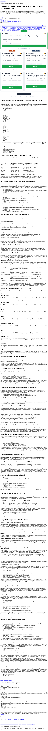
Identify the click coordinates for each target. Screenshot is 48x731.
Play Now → (24, 45)
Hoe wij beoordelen (22, 724)
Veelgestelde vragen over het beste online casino (10, 30)
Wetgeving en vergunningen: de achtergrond (29, 28)
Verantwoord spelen (31, 724)
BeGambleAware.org (34, 96)
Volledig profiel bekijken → (6, 680)
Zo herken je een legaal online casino (11, 27)
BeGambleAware (15, 719)
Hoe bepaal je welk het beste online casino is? (31, 25)
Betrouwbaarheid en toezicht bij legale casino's (10, 28)
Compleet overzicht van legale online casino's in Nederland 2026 (13, 23)
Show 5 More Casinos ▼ (24, 94)
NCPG (22, 719)
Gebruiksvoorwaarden (10, 724)
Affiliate (16, 724)
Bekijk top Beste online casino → (7, 17)
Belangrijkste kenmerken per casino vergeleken (36, 23)
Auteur (1, 2)
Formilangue (3, 1)
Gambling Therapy (6, 719)
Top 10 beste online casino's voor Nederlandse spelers (11, 25)
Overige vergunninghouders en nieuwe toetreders (23, 26)
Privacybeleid (3, 724)
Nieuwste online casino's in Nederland (18, 29)
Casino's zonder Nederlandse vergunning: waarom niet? (30, 27)
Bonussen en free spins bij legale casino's (34, 29)
